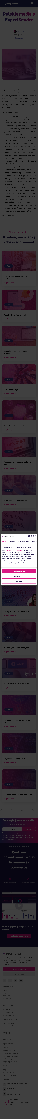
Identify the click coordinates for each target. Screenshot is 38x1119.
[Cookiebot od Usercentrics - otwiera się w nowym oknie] (28, 536)
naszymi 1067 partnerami (15, 550)
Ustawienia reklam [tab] (23, 541)
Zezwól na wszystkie (19, 571)
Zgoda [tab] (4, 541)
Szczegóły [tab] (12, 541)
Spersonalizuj (18, 576)
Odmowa (19, 581)
